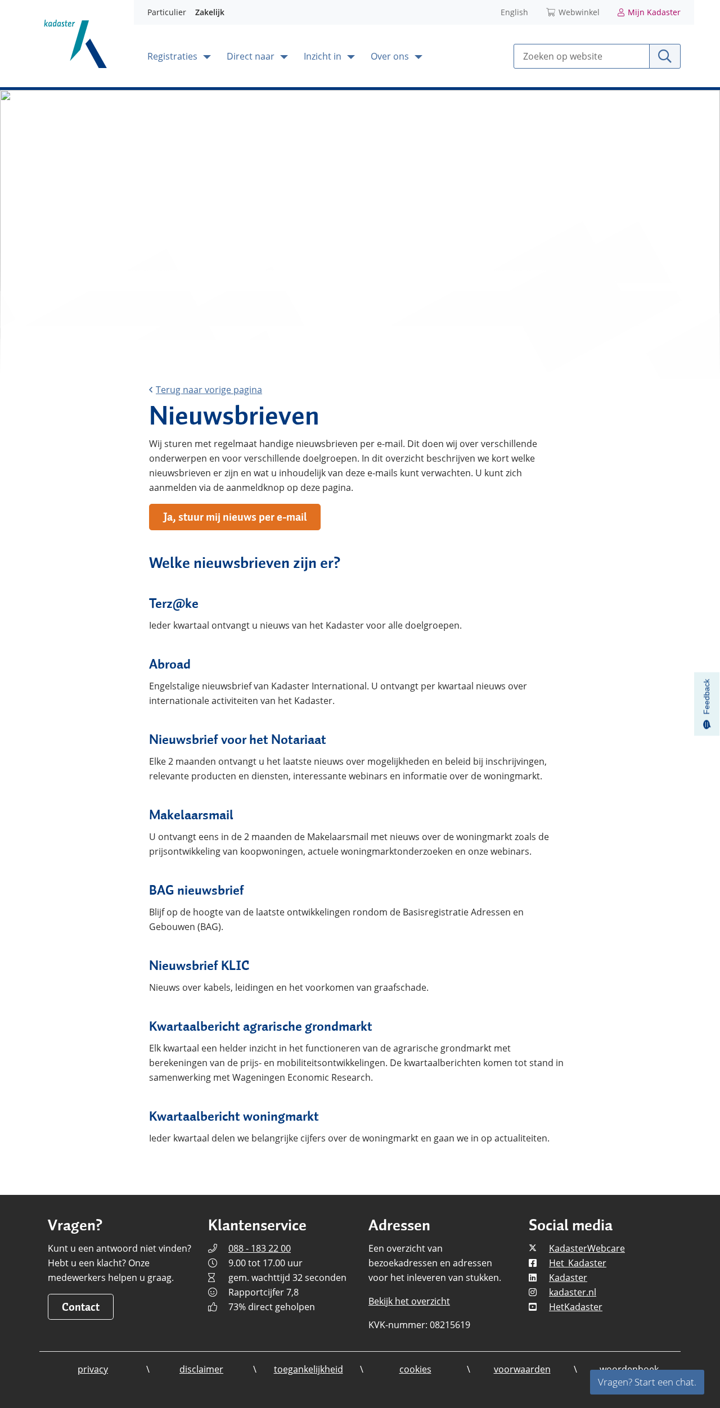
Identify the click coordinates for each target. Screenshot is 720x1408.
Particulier (166, 12)
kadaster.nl (572, 1292)
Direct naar (252, 56)
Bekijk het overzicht (409, 1301)
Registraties (173, 56)
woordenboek (629, 1369)
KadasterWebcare (587, 1248)
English (514, 12)
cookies (415, 1369)
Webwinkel (579, 12)
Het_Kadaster (577, 1263)
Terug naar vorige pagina (209, 389)
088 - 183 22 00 (259, 1248)
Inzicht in (324, 56)
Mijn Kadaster (654, 12)
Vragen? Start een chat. (647, 1381)
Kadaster (568, 1277)
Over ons (391, 56)
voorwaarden (522, 1369)
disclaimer (201, 1369)
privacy (93, 1369)
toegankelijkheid (308, 1369)
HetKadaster (575, 1307)
